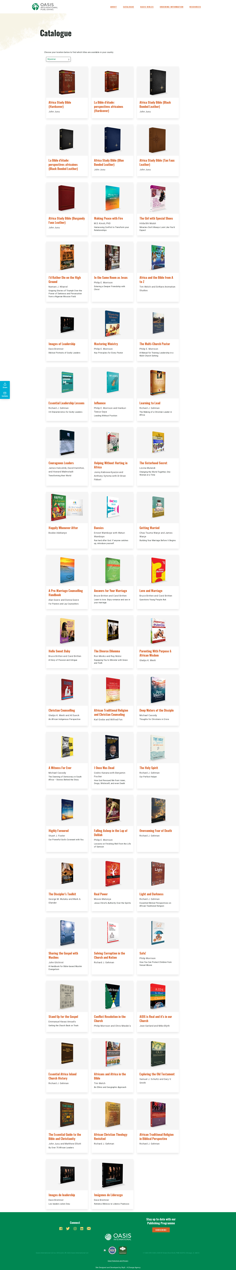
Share (5, 387)
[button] (161, 1229)
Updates (5, 396)
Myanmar (51, 59)
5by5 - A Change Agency (130, 1267)
